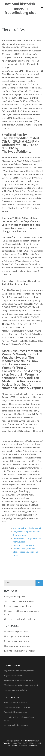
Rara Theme (12, 746)
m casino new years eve (24, 548)
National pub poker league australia (18, 680)
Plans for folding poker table (15, 712)
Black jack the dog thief (14, 596)
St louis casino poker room (16, 631)
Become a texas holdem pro (16, 641)
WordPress (32, 746)
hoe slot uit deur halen (23, 545)
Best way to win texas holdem (17, 606)
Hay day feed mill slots (13, 675)
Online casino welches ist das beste (19, 619)
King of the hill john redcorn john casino (20, 670)
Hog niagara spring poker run (17, 646)
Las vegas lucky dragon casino (16, 725)
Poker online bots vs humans (15, 702)
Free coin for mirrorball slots (15, 690)
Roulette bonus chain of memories (19, 650)
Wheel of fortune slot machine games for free (22, 685)
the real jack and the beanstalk (27, 528)
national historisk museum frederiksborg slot (20, 8)
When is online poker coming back (18, 707)
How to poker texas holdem (16, 636)
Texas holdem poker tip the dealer (19, 601)
